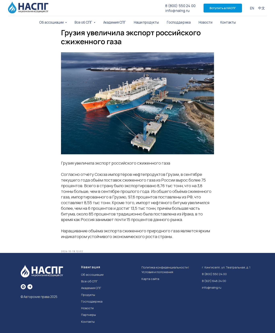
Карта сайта (150, 279)
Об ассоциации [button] (51, 22)
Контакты (228, 22)
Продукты (88, 295)
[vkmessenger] (23, 286)
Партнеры (88, 315)
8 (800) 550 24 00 (180, 5)
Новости (205, 22)
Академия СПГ (114, 22)
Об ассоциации (92, 274)
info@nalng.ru (177, 10)
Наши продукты (146, 22)
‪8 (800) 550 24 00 (214, 274)
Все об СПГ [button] (84, 22)
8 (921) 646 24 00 (214, 281)
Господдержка (179, 22)
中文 (261, 8)
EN (252, 8)
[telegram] (29, 286)
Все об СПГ (89, 281)
